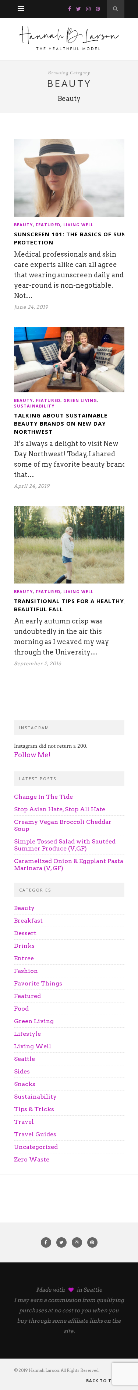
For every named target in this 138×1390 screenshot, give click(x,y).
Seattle (24, 1058)
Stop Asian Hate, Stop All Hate (59, 809)
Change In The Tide (43, 796)
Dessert (25, 933)
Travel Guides (35, 1134)
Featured (48, 224)
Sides (22, 1071)
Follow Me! (32, 755)
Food (21, 1008)
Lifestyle (27, 1033)
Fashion (26, 970)
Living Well (78, 224)
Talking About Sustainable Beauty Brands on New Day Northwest (60, 423)
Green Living (80, 400)
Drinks (24, 945)
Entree (24, 958)
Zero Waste (31, 1159)
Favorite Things (38, 983)
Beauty (23, 224)
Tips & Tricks (34, 1109)
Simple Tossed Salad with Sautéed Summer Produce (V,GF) (65, 845)
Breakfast (28, 920)
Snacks (24, 1084)
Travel (24, 1121)
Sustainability (34, 406)
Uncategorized (36, 1146)
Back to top (103, 1380)
